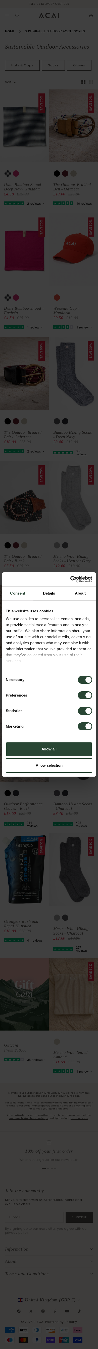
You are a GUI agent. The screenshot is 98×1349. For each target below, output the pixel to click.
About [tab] (80, 593)
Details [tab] (49, 593)
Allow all (49, 749)
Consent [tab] (17, 593)
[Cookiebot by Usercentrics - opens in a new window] (70, 579)
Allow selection (49, 765)
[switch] (85, 695)
